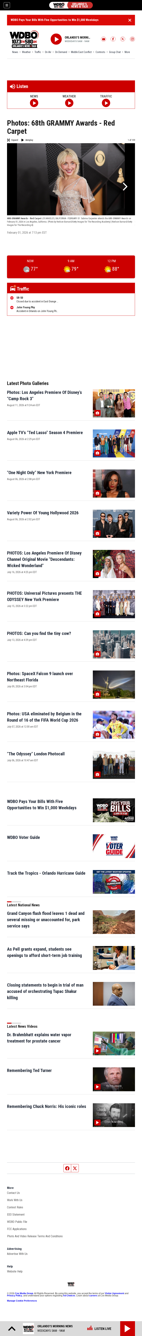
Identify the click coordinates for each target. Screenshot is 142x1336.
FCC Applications (17, 1229)
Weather (26, 52)
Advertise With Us (17, 1254)
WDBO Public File (17, 1222)
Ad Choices (69, 1295)
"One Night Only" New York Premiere (39, 472)
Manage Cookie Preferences (22, 1301)
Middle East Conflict (81, 52)
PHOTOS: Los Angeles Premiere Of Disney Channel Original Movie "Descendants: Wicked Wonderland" (44, 559)
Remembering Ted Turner (29, 1070)
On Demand (61, 52)
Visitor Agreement (114, 1293)
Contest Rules (15, 1207)
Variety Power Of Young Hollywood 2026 (43, 512)
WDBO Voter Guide (23, 837)
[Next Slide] (125, 186)
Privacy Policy (14, 1295)
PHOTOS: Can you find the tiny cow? (39, 633)
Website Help (15, 1271)
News (15, 52)
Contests (100, 52)
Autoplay (29, 140)
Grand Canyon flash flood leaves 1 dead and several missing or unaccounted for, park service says (45, 920)
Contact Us (13, 1193)
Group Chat (115, 52)
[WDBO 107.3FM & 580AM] (71, 5)
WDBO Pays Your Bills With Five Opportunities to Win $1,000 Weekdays (55, 20)
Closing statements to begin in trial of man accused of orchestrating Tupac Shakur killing (45, 991)
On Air (48, 52)
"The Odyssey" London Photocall (36, 753)
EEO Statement (16, 1214)
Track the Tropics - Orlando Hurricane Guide (46, 873)
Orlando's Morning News (78, 37)
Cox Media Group (24, 1293)
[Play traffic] (106, 103)
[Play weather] (69, 103)
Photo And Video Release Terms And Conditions (35, 1236)
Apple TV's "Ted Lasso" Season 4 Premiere (45, 432)
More (127, 52)
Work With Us (14, 1200)
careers (93, 1295)
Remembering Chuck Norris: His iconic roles (46, 1106)
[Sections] (7, 5)
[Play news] (34, 103)
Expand (14, 140)
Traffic (38, 52)
